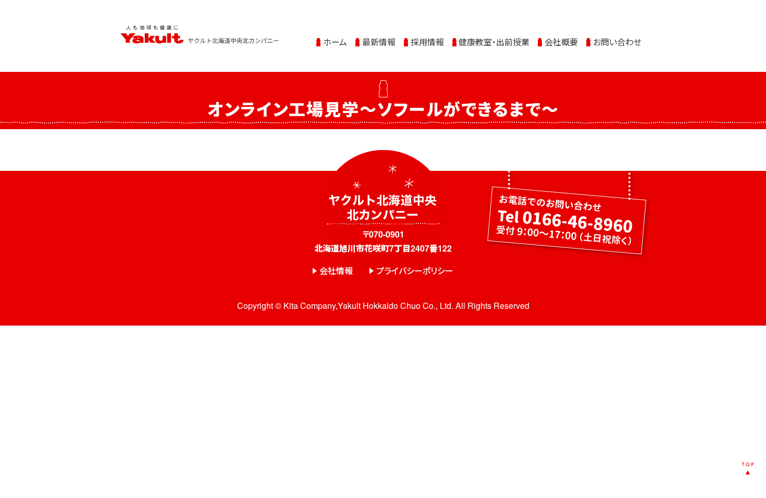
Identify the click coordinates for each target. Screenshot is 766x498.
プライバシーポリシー (414, 271)
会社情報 (336, 271)
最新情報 (379, 42)
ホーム (335, 42)
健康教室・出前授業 (494, 42)
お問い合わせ (617, 42)
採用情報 (427, 42)
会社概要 (561, 42)
